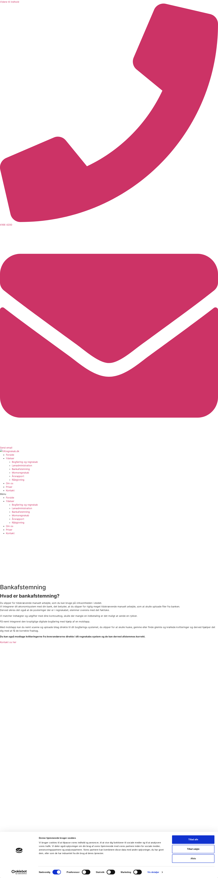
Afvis (193, 858)
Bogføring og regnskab (25, 461)
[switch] (86, 872)
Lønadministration (22, 465)
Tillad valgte (193, 849)
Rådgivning (18, 479)
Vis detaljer (153, 872)
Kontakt (10, 490)
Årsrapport (18, 476)
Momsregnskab (20, 472)
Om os (9, 483)
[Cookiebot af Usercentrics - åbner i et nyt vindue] (19, 872)
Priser (9, 486)
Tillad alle (193, 839)
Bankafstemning (21, 469)
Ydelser (10, 458)
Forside (10, 454)
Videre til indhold (9, 1)
